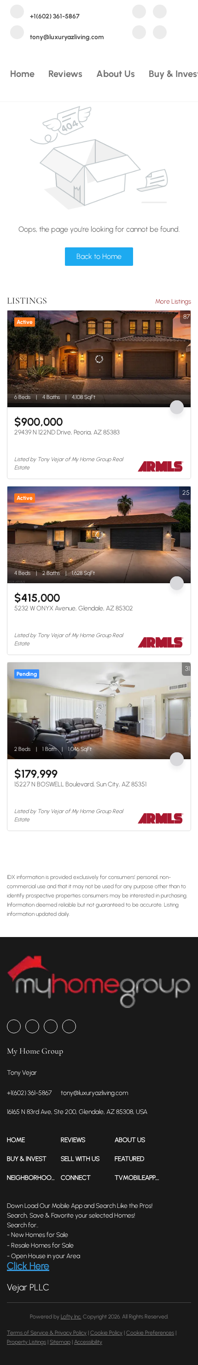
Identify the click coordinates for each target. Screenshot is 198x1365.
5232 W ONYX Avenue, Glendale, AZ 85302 (73, 608)
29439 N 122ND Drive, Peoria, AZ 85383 (67, 432)
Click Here (28, 1265)
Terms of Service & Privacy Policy (47, 1333)
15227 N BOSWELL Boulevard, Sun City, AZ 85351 (80, 784)
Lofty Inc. (71, 1316)
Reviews (65, 73)
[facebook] (139, 13)
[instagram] (139, 33)
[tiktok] (160, 33)
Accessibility (88, 1342)
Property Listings (26, 1342)
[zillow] (160, 13)
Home (22, 73)
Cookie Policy (106, 1333)
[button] (34, 1140)
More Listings (173, 301)
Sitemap (60, 1342)
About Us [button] (115, 73)
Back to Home (99, 256)
